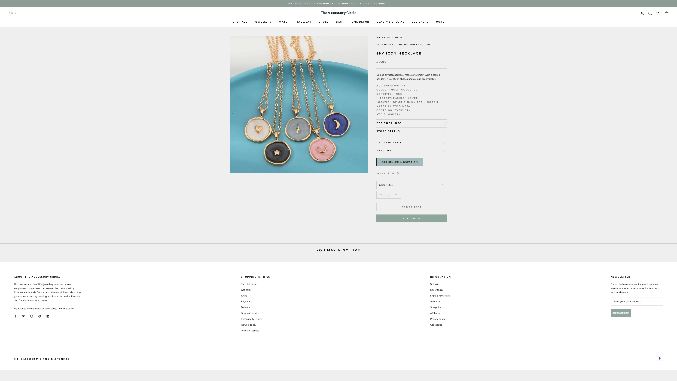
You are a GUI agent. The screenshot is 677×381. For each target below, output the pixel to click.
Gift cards (246, 290)
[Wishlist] (658, 13)
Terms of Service (250, 330)
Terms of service (250, 313)
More (440, 21)
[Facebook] (389, 173)
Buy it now (412, 218)
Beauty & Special (390, 21)
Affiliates (435, 313)
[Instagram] (31, 316)
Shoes (324, 21)
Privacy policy (437, 319)
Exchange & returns (252, 319)
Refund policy (248, 324)
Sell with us (436, 284)
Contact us (436, 324)
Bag (339, 21)
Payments (246, 301)
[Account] (642, 13)
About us (435, 301)
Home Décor (359, 21)
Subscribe (620, 313)
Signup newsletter (440, 295)
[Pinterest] (398, 173)
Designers (420, 21)
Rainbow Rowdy (389, 37)
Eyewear (304, 21)
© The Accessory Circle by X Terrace (41, 359)
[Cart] (666, 13)
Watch (284, 21)
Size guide (435, 307)
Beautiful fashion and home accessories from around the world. (338, 3)
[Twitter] (393, 173)
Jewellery (263, 21)
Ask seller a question (400, 162)
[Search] (650, 13)
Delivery (245, 307)
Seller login (436, 290)
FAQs (244, 295)
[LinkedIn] (48, 316)
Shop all (240, 21)
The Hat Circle (249, 284)
